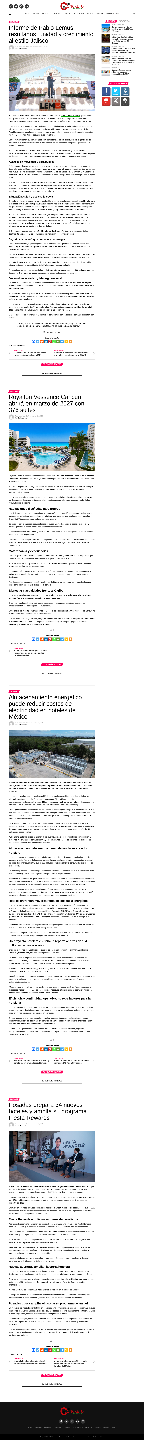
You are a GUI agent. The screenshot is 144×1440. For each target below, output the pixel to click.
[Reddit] (42, 341)
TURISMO (67, 14)
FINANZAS (56, 14)
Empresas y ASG (112, 14)
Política (90, 14)
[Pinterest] (50, 341)
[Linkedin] (46, 341)
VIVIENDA (35, 14)
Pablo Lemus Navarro (70, 115)
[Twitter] (37, 341)
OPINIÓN (99, 14)
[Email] (58, 341)
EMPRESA (45, 14)
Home (27, 14)
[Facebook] (33, 341)
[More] (70, 341)
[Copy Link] (66, 341)
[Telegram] (62, 341)
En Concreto (22, 49)
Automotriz (79, 14)
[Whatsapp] (54, 341)
